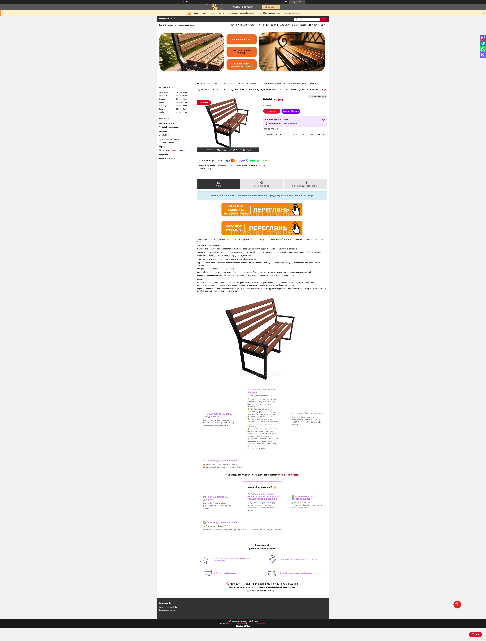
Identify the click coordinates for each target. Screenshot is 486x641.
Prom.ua (255, 621)
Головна (235, 25)
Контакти (275, 25)
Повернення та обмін (309, 25)
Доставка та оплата (289, 25)
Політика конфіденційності (256, 623)
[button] (457, 604)
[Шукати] (323, 19)
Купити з (286, 111)
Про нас (265, 25)
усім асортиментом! (289, 474)
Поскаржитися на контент (236, 623)
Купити (272, 111)
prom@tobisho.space (170, 139)
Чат (477, 634)
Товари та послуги (249, 25)
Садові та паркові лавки (227, 83)
